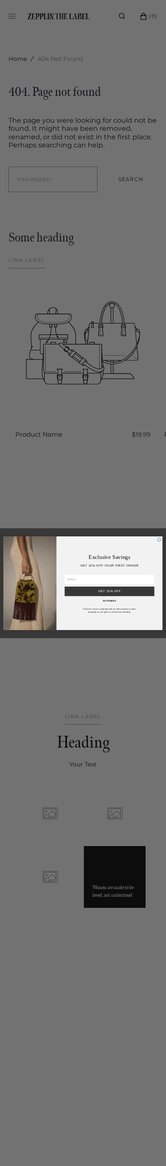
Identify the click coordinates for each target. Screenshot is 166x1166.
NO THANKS (109, 600)
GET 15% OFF (109, 591)
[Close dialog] (159, 539)
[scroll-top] (146, 1146)
